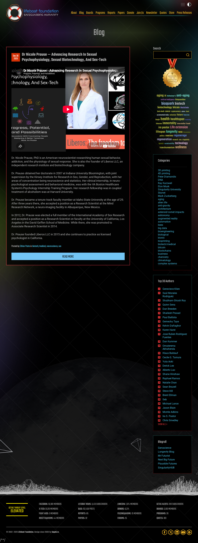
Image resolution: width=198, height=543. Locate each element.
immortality (169, 123)
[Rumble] (189, 532)
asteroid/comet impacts (171, 212)
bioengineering (166, 231)
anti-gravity (164, 205)
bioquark (167, 103)
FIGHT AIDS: (44, 514)
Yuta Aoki (168, 361)
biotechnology (164, 107)
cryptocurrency (176, 112)
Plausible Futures (167, 463)
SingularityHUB (166, 467)
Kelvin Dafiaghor (172, 325)
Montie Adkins (170, 411)
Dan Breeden (169, 308)
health (165, 119)
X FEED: (42, 509)
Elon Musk (163, 186)
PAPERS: (81, 518)
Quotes (163, 13)
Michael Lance (171, 403)
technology (181, 143)
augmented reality (168, 218)
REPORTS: (82, 514)
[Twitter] (170, 532)
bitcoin (176, 107)
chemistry (163, 257)
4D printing (164, 173)
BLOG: (80, 509)
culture (183, 111)
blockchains (164, 250)
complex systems (167, 263)
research (175, 140)
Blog (81, 13)
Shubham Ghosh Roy (174, 300)
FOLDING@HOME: (124, 514)
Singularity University (169, 189)
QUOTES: (160, 518)
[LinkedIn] (176, 532)
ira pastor (163, 127)
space (161, 143)
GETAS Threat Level (17, 510)
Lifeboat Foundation (25, 532)
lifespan (160, 132)
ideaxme (159, 124)
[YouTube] (183, 532)
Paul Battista (170, 317)
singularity (185, 140)
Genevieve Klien (171, 288)
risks (180, 140)
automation (164, 221)
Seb (165, 399)
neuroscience (52, 246)
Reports (111, 13)
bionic (161, 237)
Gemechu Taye (171, 321)
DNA (160, 179)
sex (59, 246)
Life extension (179, 127)
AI (165, 95)
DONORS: (120, 509)
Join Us (140, 13)
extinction (173, 115)
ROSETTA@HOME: (46, 518)
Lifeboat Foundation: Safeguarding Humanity (32, 12)
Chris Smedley (170, 420)
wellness (181, 147)
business (163, 253)
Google (157, 120)
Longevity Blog (166, 451)
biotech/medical (39, 246)
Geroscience (164, 447)
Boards (89, 13)
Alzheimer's (171, 96)
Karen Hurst (169, 329)
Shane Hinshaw (171, 374)
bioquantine (180, 99)
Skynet (161, 192)
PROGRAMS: (161, 514)
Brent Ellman (169, 395)
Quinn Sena (169, 304)
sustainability (169, 144)
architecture (164, 208)
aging (160, 96)
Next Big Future (166, 459)
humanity (188, 120)
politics (162, 136)
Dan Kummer (170, 341)
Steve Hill (168, 390)
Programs (100, 13)
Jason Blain (169, 407)
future (180, 114)
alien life (162, 202)
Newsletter (151, 13)
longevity (172, 132)
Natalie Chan (170, 382)
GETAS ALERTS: (162, 504)
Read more (68, 256)
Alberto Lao (169, 369)
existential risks (163, 115)
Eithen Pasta (25, 246)
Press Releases (184, 13)
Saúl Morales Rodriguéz (170, 295)
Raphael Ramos (171, 378)
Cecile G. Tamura (172, 357)
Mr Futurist (164, 455)
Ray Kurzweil (165, 183)
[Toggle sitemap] (183, 4)
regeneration (164, 139)
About (74, 13)
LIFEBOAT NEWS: (84, 504)
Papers (121, 13)
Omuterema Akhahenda (169, 347)
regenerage (180, 135)
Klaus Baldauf (170, 353)
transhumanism (167, 147)
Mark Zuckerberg (167, 196)
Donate (130, 13)
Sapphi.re (55, 532)
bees (160, 224)
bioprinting (164, 240)
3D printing (164, 170)
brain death (160, 112)
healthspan (177, 119)
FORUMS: (121, 518)
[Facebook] (164, 532)
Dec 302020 (15, 57)
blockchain (184, 108)
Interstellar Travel (183, 124)
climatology (164, 260)
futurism (186, 115)
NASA (180, 132)
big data (162, 228)
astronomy (164, 215)
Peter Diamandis (167, 176)
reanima (169, 135)
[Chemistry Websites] (172, 74)
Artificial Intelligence (167, 100)
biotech (180, 104)
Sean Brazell (169, 386)
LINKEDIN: (121, 504)
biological (163, 234)
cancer (167, 111)
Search (188, 55)
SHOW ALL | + (162, 424)
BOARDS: (160, 509)
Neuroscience (186, 132)
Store (171, 13)
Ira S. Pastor (169, 416)
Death (187, 111)
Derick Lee (168, 365)
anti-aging (182, 96)
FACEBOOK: (43, 504)
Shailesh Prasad (171, 313)
